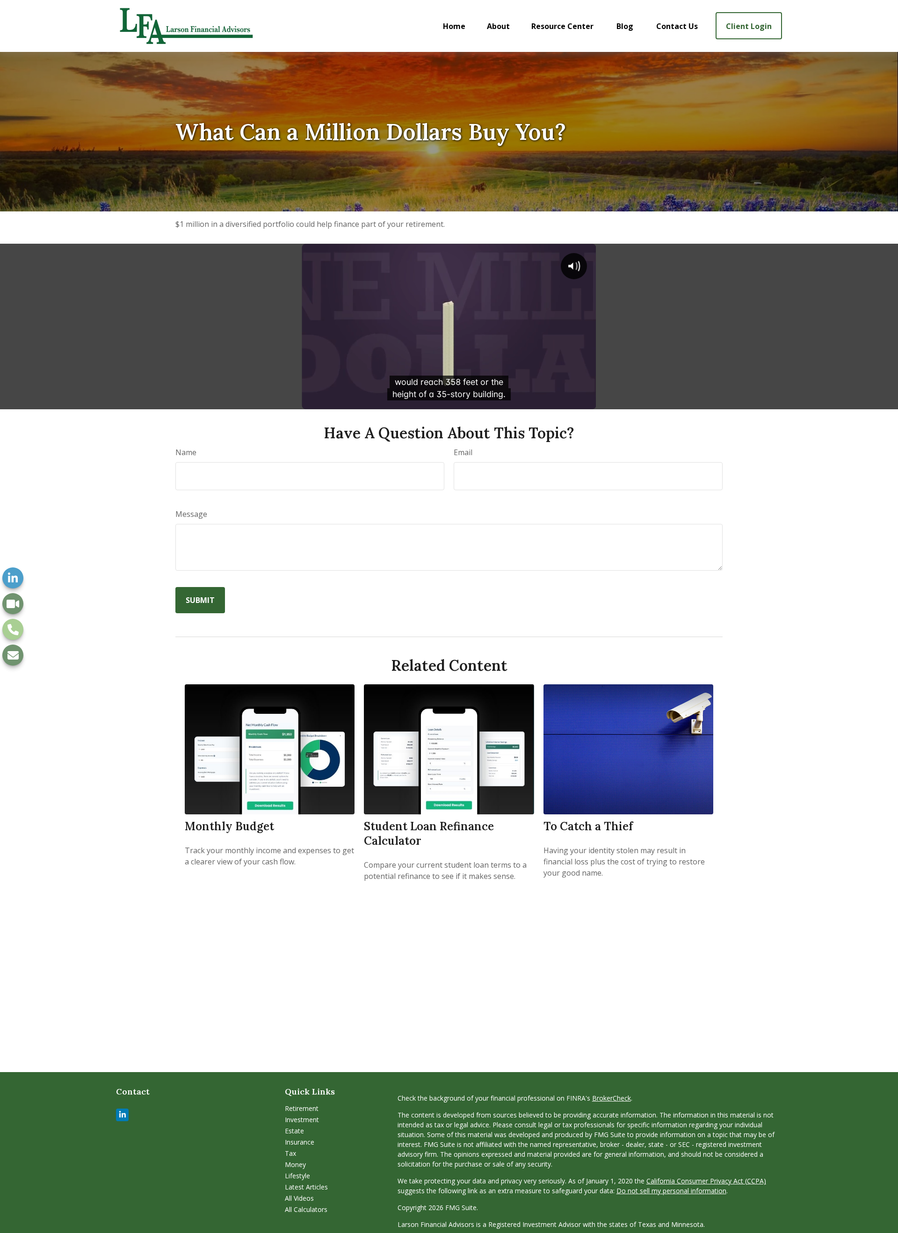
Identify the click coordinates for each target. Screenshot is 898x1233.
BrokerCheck (611, 1098)
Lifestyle (297, 1175)
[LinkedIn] (12, 577)
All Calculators (306, 1209)
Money (295, 1164)
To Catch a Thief (588, 826)
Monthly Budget (229, 826)
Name (185, 452)
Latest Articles (306, 1186)
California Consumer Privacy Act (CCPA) (706, 1180)
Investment (302, 1119)
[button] (454, 25)
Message (191, 514)
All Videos (299, 1198)
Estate (294, 1130)
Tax (290, 1153)
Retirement (302, 1108)
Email (463, 452)
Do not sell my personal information (671, 1190)
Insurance (299, 1142)
